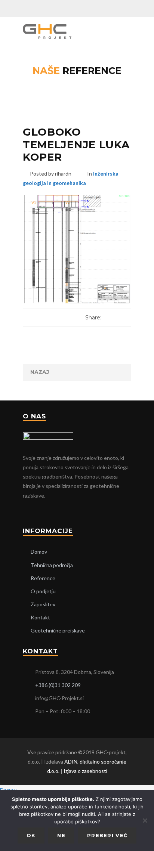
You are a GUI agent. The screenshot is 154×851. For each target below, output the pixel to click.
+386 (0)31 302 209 (58, 685)
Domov (39, 551)
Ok (31, 835)
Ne (61, 835)
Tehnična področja (52, 565)
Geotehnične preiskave (58, 630)
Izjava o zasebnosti (85, 771)
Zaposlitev (43, 604)
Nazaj (39, 372)
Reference (43, 578)
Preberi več (107, 835)
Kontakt (40, 617)
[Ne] (144, 820)
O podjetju (43, 591)
